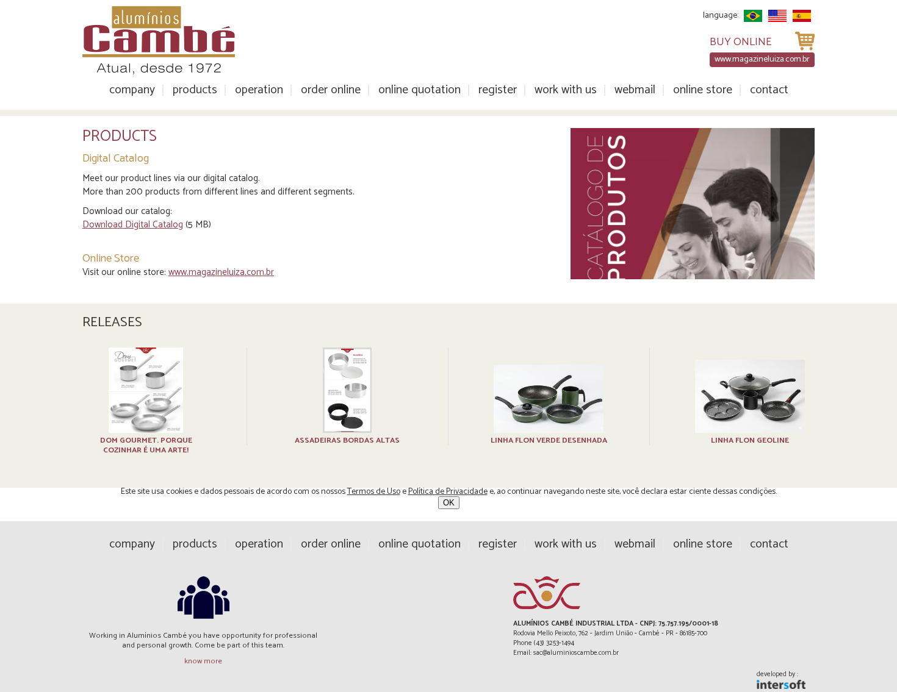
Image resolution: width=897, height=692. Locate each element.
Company (132, 90)
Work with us (566, 90)
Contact (769, 90)
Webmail (634, 90)
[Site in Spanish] (802, 16)
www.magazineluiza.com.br (221, 272)
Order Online (331, 90)
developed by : (777, 675)
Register (497, 90)
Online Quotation (419, 90)
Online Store (702, 90)
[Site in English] (777, 16)
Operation (259, 90)
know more (203, 661)
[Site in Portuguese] (753, 16)
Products (195, 90)
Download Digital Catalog (132, 224)
